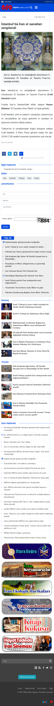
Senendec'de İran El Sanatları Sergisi (18, 169)
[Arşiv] (35, 667)
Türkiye (21, 178)
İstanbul (12, 178)
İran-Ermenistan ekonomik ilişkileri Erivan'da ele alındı (24, 468)
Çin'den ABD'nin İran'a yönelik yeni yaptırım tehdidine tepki (26, 509)
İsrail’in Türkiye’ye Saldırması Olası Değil (31, 314)
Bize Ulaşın (42, 688)
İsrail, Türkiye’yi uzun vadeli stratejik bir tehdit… (25, 247)
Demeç (5, 300)
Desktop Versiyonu (27, 677)
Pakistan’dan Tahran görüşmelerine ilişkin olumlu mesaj (28, 252)
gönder (5, 227)
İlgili (51, 688)
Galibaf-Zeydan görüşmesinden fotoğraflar (22, 242)
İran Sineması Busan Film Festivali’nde (21, 271)
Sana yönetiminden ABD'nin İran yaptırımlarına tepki (24, 521)
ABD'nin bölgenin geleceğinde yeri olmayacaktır (22, 483)
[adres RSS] (39, 667)
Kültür (4, 17)
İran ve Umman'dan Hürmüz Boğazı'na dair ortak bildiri (24, 447)
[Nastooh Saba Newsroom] (43, 702)
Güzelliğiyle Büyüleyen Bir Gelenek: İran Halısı (24, 276)
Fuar (29, 178)
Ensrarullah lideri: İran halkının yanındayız (20, 464)
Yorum (5, 362)
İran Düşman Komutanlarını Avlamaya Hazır (32, 394)
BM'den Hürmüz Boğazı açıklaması (17, 533)
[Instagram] (51, 667)
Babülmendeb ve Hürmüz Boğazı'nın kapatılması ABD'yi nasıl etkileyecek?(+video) (29, 325)
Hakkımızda (29, 688)
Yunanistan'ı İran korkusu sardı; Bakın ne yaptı (24, 288)
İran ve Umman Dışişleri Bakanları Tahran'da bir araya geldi (26, 478)
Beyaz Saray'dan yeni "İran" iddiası (17, 442)
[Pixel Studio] (50, 702)
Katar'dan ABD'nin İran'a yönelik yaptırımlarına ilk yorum (25, 473)
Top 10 (7, 238)
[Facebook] (43, 667)
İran (4, 178)
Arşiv (20, 688)
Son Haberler (8, 423)
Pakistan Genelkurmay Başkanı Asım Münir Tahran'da (27, 292)
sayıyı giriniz (6, 218)
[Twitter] (47, 667)
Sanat (36, 178)
